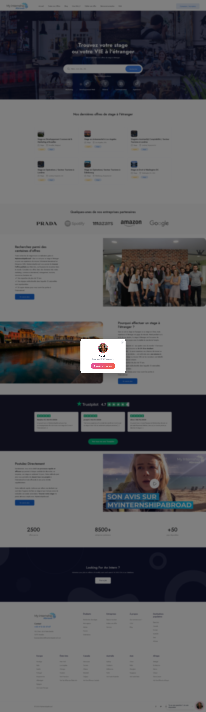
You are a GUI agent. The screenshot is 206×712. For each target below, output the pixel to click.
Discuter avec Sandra (103, 366)
